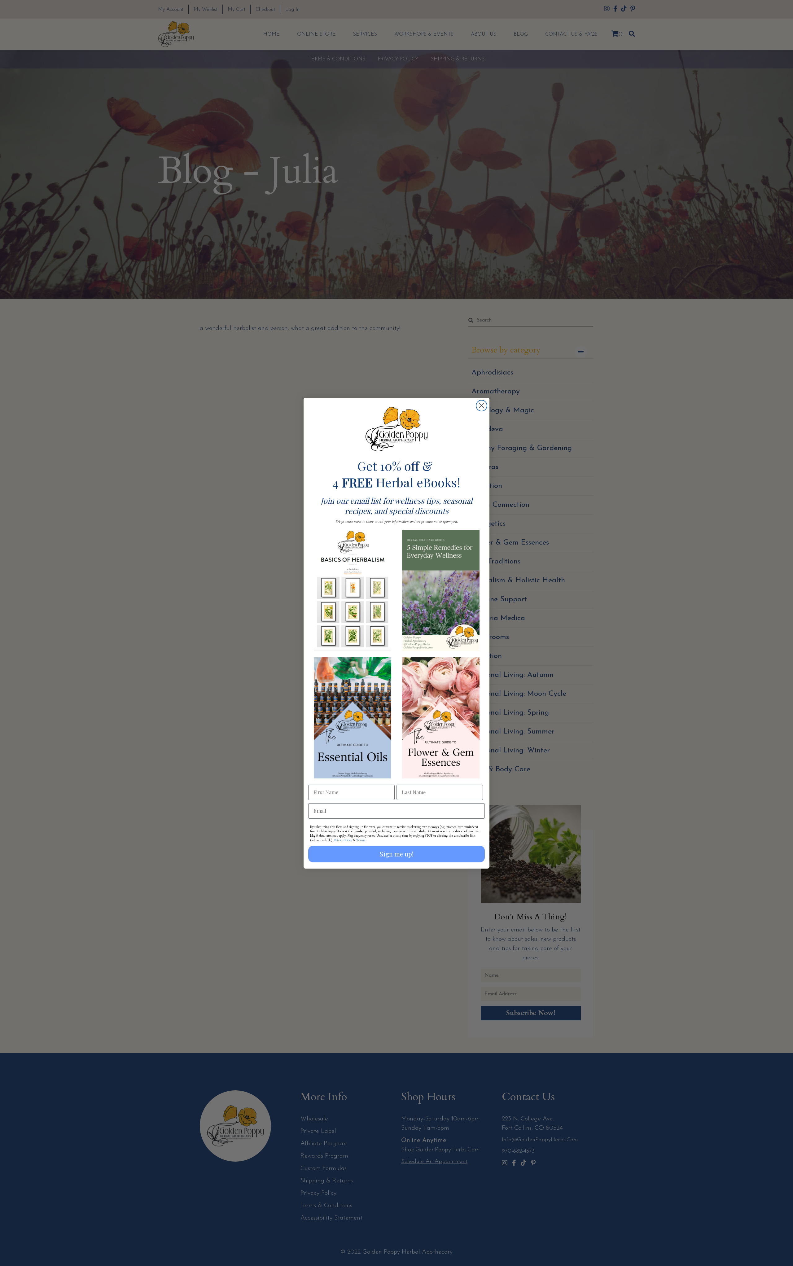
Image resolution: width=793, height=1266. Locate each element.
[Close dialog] (481, 405)
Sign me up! (397, 854)
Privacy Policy (343, 840)
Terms (360, 840)
